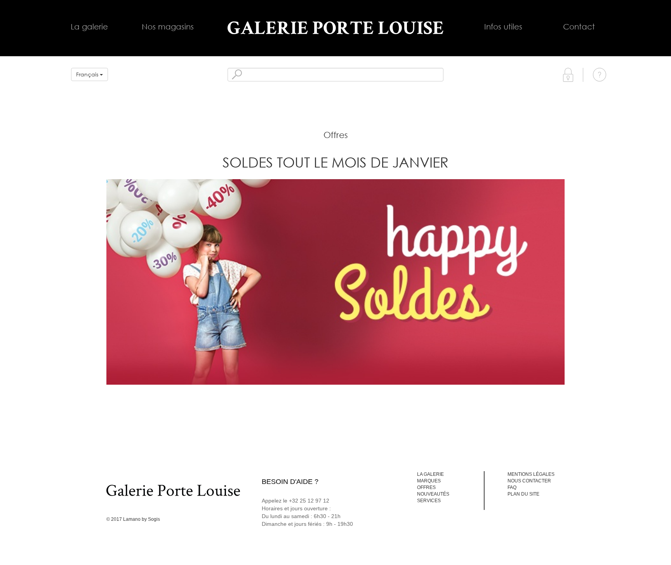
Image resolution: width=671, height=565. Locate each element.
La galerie (89, 26)
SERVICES (429, 500)
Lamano (132, 519)
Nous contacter (529, 481)
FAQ (512, 487)
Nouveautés (433, 494)
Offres (426, 487)
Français (88, 74)
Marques (429, 481)
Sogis (154, 519)
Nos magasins (168, 26)
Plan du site (523, 494)
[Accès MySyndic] (568, 74)
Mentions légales (531, 474)
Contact (579, 26)
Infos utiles (503, 26)
